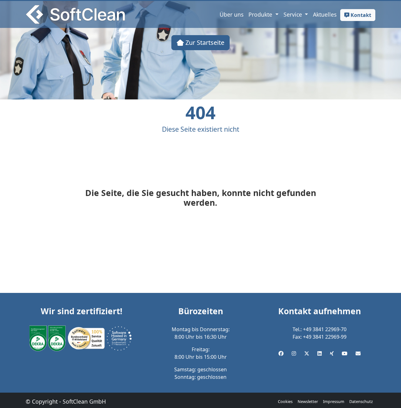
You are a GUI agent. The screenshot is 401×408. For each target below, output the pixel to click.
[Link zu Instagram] (294, 353)
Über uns (231, 14)
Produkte (261, 14)
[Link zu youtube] (345, 353)
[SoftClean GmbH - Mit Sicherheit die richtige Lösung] (75, 14)
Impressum (333, 401)
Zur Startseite (204, 42)
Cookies (285, 401)
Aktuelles (324, 14)
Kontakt (360, 15)
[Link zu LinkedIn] (319, 353)
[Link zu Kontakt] (358, 353)
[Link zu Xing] (332, 353)
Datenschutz (361, 401)
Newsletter (308, 401)
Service (294, 14)
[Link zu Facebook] (281, 353)
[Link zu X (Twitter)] (306, 353)
